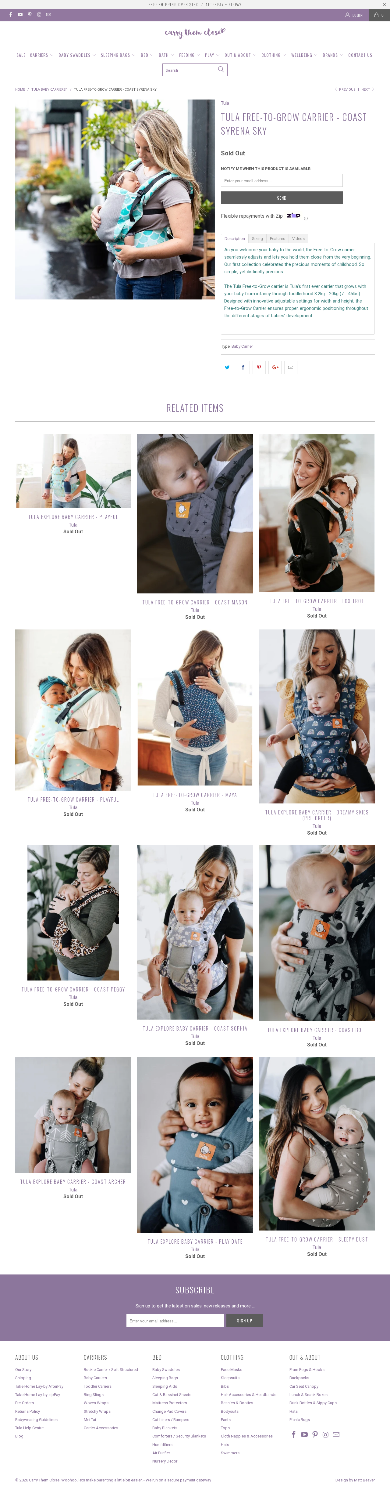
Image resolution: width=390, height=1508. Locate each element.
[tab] (234, 238)
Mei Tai (90, 1419)
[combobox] (194, 69)
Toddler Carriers (98, 1386)
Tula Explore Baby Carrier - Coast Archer (73, 1115)
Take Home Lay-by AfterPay (39, 1386)
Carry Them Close (44, 1480)
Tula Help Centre (29, 1428)
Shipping (23, 1378)
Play (210, 55)
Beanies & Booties (237, 1403)
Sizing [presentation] (257, 238)
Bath (164, 55)
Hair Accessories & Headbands (248, 1394)
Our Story (23, 1369)
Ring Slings (94, 1394)
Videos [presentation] (298, 238)
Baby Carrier (242, 346)
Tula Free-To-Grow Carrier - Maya (195, 707)
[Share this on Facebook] (243, 367)
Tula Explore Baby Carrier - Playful (73, 471)
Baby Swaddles (75, 55)
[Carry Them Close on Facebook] (10, 15)
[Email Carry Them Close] (48, 15)
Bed (145, 55)
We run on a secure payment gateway (178, 1480)
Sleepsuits (230, 1378)
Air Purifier (161, 1453)
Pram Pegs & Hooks (306, 1369)
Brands (331, 55)
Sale (21, 55)
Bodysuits (230, 1411)
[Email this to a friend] (290, 367)
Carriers (39, 55)
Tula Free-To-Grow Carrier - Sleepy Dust (317, 1144)
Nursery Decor (164, 1461)
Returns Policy (27, 1411)
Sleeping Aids (164, 1386)
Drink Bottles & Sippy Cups (313, 1403)
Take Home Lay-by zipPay (37, 1394)
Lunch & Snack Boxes (308, 1394)
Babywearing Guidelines (36, 1419)
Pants (226, 1419)
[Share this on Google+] (275, 367)
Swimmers (230, 1453)
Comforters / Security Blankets (179, 1436)
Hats (225, 1444)
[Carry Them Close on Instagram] (38, 15)
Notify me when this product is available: (266, 168)
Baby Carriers (95, 1378)
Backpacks (299, 1378)
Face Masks (231, 1369)
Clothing (271, 55)
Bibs (225, 1386)
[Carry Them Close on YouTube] (19, 15)
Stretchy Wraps (97, 1411)
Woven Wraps (96, 1403)
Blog (19, 1436)
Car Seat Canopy (303, 1386)
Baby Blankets (164, 1428)
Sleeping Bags (116, 55)
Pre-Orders (24, 1403)
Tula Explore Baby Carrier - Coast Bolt (317, 933)
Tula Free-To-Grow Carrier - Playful (73, 710)
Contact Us (360, 55)
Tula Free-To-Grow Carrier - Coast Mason (195, 513)
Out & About (238, 55)
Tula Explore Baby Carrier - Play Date (195, 1145)
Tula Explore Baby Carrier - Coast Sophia (195, 932)
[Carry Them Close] (195, 34)
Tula (225, 103)
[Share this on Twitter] (227, 367)
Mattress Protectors (169, 1403)
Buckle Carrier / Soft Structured (111, 1369)
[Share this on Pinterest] (259, 367)
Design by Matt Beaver (355, 1480)
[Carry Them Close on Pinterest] (29, 15)
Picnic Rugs (299, 1419)
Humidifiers (162, 1444)
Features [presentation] (277, 238)
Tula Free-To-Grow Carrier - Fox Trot (317, 513)
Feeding (187, 55)
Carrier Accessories (101, 1428)
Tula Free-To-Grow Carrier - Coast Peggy (73, 913)
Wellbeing (302, 55)
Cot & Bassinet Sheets (171, 1394)
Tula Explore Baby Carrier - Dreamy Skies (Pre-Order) (317, 716)
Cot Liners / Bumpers (170, 1419)
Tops (225, 1428)
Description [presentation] (235, 238)
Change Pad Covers (169, 1411)
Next (366, 90)
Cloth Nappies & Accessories (247, 1436)
